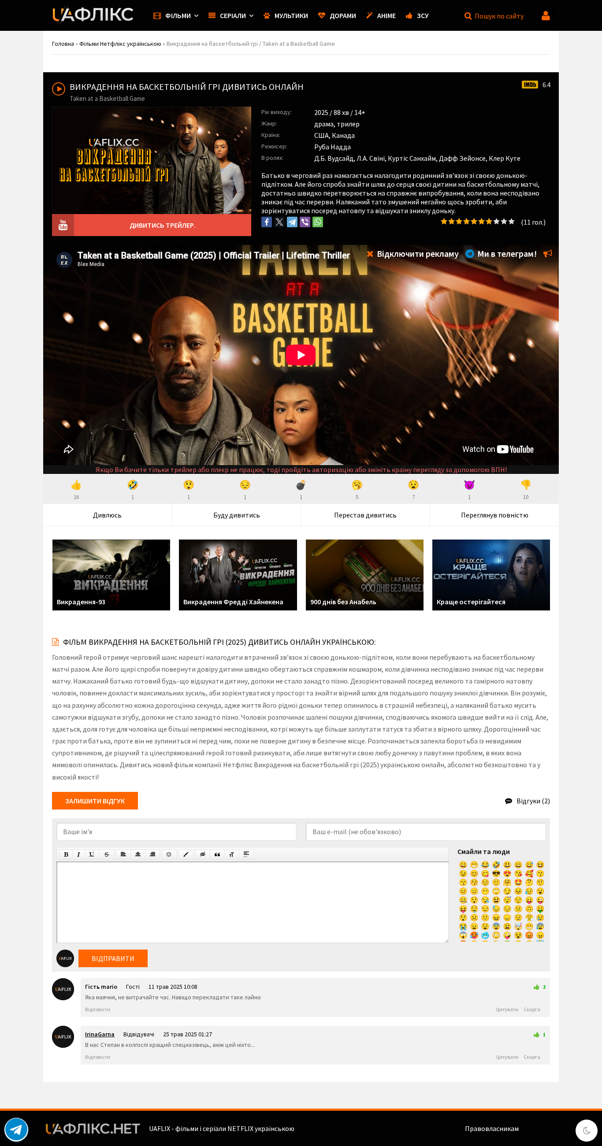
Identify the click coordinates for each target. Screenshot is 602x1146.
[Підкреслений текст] (92, 854)
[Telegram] (292, 222)
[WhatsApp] (317, 222)
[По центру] (137, 854)
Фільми (178, 15)
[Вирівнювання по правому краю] (152, 854)
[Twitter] (279, 222)
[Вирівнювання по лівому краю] (123, 854)
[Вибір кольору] (185, 854)
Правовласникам (492, 1128)
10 (511, 221)
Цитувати (507, 1009)
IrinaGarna (100, 1034)
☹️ (474, 917)
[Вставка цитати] (217, 854)
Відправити (113, 958)
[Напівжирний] (66, 854)
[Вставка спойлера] (246, 854)
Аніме (386, 15)
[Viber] (305, 222)
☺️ (485, 882)
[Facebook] (266, 222)
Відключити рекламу (417, 253)
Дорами (343, 15)
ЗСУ (423, 15)
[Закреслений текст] (106, 854)
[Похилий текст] (78, 854)
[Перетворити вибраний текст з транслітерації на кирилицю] (231, 854)
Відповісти (97, 1009)
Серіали (233, 15)
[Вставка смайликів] (169, 854)
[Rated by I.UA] (539, 1128)
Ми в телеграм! (506, 253)
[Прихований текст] (202, 854)
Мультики (291, 15)
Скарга (532, 1009)
